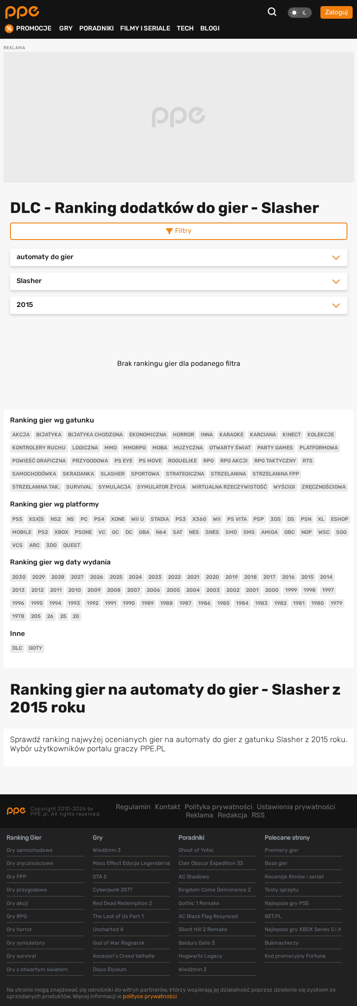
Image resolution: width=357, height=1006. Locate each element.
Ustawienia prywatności (296, 807)
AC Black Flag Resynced (208, 916)
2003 (213, 590)
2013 (18, 590)
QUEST (71, 545)
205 (35, 616)
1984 (242, 603)
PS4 (99, 519)
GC (115, 532)
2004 (193, 590)
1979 (336, 603)
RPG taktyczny (275, 461)
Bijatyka (48, 435)
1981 (299, 603)
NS (70, 519)
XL (321, 519)
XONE (118, 519)
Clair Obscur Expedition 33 (210, 863)
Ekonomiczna (147, 435)
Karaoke (231, 435)
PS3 (180, 519)
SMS (249, 532)
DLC (17, 648)
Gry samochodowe (30, 850)
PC (84, 519)
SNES (212, 532)
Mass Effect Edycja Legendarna (131, 863)
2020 (212, 577)
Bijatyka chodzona (95, 435)
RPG (208, 461)
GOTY (35, 648)
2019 (232, 577)
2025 (116, 577)
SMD (231, 532)
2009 (94, 590)
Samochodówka (34, 474)
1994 (55, 603)
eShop (339, 519)
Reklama (199, 815)
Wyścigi (284, 487)
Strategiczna (185, 474)
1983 (261, 603)
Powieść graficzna (39, 461)
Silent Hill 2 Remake (202, 929)
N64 (161, 532)
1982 (280, 603)
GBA (144, 532)
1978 (18, 616)
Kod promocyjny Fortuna (295, 956)
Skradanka (78, 474)
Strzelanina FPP (276, 474)
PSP (258, 519)
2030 (19, 577)
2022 (174, 577)
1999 (291, 590)
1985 (223, 603)
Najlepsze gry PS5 (287, 903)
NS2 (56, 519)
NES (194, 532)
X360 (199, 519)
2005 (173, 590)
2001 (252, 590)
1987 (185, 603)
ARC (34, 545)
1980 (317, 603)
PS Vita (237, 519)
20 (76, 616)
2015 (307, 577)
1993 (74, 603)
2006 (153, 590)
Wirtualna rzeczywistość (229, 487)
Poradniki (96, 28)
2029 (38, 577)
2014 (326, 577)
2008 (114, 590)
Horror (183, 435)
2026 (96, 577)
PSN (306, 519)
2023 (155, 577)
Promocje (33, 28)
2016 (288, 577)
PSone (83, 532)
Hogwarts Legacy (200, 956)
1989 (147, 603)
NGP (306, 532)
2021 (193, 577)
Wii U (137, 519)
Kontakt (167, 807)
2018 (250, 577)
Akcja (21, 435)
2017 (269, 577)
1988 (166, 603)
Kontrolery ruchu (39, 448)
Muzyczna (188, 448)
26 (50, 616)
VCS (17, 545)
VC (101, 532)
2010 (74, 590)
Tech (185, 28)
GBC (289, 532)
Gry (66, 28)
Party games (275, 448)
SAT (177, 532)
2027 (77, 577)
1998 (309, 590)
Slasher (113, 474)
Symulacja (114, 487)
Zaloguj (336, 12)
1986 (204, 603)
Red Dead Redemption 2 (122, 903)
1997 (328, 590)
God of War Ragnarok (119, 943)
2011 (56, 590)
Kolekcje (320, 435)
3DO (51, 545)
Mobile (21, 532)
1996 (18, 603)
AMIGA (269, 532)
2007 (133, 590)
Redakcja (232, 815)
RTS (308, 461)
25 (63, 616)
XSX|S (36, 519)
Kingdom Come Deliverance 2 (214, 890)
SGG (341, 532)
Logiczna (85, 448)
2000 (272, 590)
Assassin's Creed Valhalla (124, 956)
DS (290, 519)
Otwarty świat (230, 448)
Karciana (263, 435)
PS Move (150, 461)
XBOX (61, 532)
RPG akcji (234, 461)
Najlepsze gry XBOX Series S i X (303, 929)
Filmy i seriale (145, 28)
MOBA (159, 448)
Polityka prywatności (219, 807)
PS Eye (123, 461)
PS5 (17, 519)
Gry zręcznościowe (30, 863)
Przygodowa (90, 461)
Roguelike (182, 461)
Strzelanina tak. (36, 487)
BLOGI (209, 28)
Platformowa (319, 448)
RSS (258, 815)
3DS (275, 519)
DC (128, 532)
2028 (57, 577)
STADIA (160, 519)
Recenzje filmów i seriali (294, 877)
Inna (207, 435)
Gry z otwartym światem (37, 969)
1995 (37, 603)
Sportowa (145, 474)
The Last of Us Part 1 (118, 916)
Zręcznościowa (324, 487)
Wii (217, 519)
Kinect (292, 435)
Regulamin (133, 807)
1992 (92, 603)
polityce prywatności (150, 996)
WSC (324, 532)
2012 (37, 590)
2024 (135, 577)
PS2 (43, 532)
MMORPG (134, 448)
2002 (232, 590)
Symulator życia (161, 487)
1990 (129, 603)
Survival (79, 487)
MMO (110, 448)
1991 (110, 603)
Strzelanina (228, 474)
